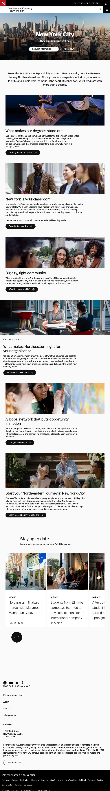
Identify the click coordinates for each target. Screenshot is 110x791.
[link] (44, 49)
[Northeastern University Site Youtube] (11, 683)
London (44, 780)
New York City (71, 780)
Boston (15, 780)
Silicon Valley (7, 785)
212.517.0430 (9, 736)
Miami (52, 780)
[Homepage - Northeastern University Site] (20, 9)
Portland (91, 780)
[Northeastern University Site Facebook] (5, 683)
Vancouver (28, 785)
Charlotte (35, 780)
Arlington (6, 780)
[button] (100, 9)
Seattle (100, 780)
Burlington (24, 780)
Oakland (82, 780)
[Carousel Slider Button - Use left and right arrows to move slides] (16, 637)
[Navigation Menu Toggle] (106, 9)
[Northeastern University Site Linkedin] (17, 683)
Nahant (60, 780)
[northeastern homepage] (3, 9)
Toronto (18, 785)
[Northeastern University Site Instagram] (22, 683)
